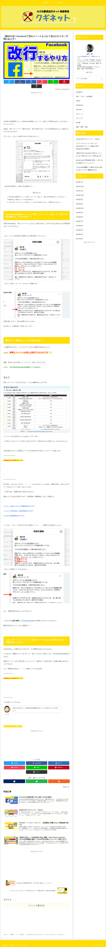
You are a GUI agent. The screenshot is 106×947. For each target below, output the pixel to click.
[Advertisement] (36, 105)
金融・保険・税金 (82, 127)
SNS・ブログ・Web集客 (10, 726)
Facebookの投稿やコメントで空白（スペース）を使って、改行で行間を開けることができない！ (37, 197)
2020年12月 (80, 195)
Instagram (79, 92)
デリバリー (79, 118)
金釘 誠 (89, 54)
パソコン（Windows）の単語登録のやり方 (17, 511)
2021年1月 (79, 191)
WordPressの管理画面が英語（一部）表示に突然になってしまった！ (89, 161)
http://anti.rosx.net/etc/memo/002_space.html (39, 431)
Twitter (78, 101)
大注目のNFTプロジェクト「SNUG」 (88, 139)
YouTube (79, 109)
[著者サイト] (14, 781)
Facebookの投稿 (28, 620)
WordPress (79, 105)
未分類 (20, 726)
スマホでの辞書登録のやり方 (13, 515)
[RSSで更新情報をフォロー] (59, 781)
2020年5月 (79, 204)
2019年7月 (79, 221)
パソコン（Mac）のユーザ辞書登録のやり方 (18, 506)
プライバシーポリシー (22, 945)
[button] (101, 79)
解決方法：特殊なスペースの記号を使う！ (21, 199)
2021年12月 (80, 186)
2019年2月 (79, 234)
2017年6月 (79, 239)
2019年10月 (80, 208)
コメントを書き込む (36, 905)
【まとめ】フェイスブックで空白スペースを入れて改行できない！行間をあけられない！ (35, 202)
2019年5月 (79, 225)
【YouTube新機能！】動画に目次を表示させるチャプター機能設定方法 (89, 168)
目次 (34, 192)
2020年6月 (79, 199)
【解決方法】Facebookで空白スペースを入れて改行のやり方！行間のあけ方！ (89, 154)
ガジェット (79, 114)
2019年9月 (79, 212)
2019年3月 (79, 230)
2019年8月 (79, 217)
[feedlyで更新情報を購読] (36, 781)
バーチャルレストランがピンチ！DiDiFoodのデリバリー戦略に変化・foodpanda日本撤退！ (88, 146)
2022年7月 (79, 182)
